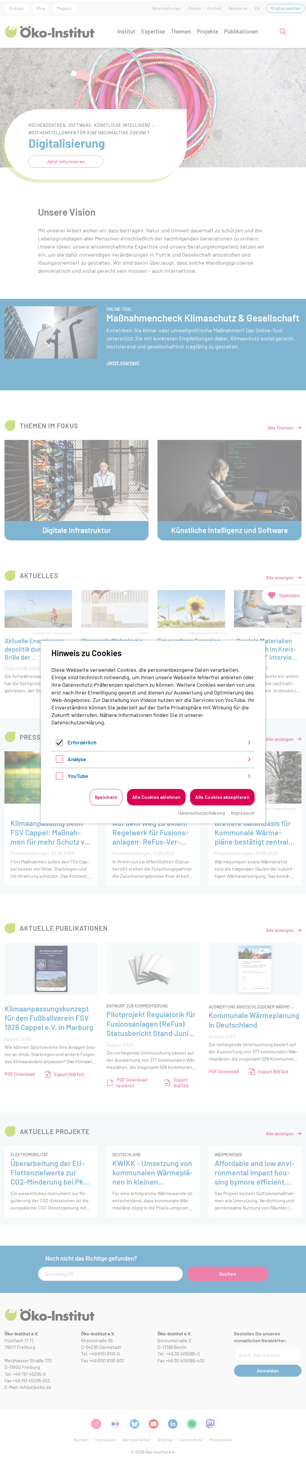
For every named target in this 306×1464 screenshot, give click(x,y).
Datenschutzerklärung (77, 722)
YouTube (78, 776)
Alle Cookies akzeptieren (222, 797)
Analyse (77, 759)
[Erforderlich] (59, 744)
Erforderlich (82, 742)
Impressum (243, 813)
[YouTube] (59, 777)
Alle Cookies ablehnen (156, 797)
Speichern (106, 797)
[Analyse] (59, 760)
